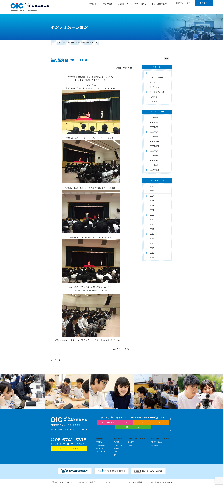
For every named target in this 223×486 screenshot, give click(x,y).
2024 (152, 196)
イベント (153, 73)
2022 (152, 205)
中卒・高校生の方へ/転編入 (161, 439)
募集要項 (131, 442)
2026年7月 (154, 122)
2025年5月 (154, 156)
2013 (152, 248)
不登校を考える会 (157, 92)
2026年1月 (154, 137)
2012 (152, 253)
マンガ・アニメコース (151, 422)
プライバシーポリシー (104, 482)
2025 (152, 191)
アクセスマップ (101, 451)
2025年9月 (154, 151)
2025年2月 (154, 160)
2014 (152, 243)
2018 (152, 224)
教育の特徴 (118, 439)
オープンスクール (157, 78)
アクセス (190, 3)
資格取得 (116, 448)
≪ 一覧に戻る (56, 360)
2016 (152, 234)
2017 (152, 229)
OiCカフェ (180, 3)
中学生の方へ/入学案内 (136, 439)
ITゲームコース (132, 427)
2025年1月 (154, 165)
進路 (115, 455)
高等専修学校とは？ (58, 482)
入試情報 (153, 97)
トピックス (154, 87)
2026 (152, 186)
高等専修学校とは (102, 445)
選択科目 (116, 442)
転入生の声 (154, 445)
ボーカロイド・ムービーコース (115, 422)
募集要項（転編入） (157, 442)
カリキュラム (118, 445)
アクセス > (83, 429)
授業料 (130, 445)
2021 (152, 210)
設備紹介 (116, 451)
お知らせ (153, 82)
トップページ (57, 42)
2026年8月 (154, 118)
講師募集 (153, 101)
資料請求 (203, 3)
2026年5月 (154, 132)
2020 (152, 215)
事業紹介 (99, 442)
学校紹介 (99, 439)
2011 (152, 258)
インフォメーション (71, 42)
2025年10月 (155, 146)
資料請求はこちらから (69, 448)
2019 (152, 220)
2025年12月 (155, 141)
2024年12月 (155, 170)
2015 (152, 239)
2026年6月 (154, 127)
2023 (152, 201)
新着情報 (92, 482)
